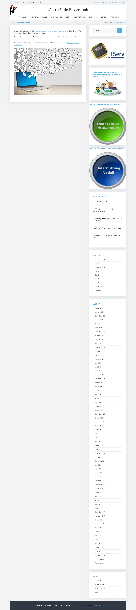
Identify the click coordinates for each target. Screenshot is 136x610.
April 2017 (98, 539)
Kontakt (122, 2)
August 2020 (99, 426)
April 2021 (98, 398)
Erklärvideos (69, 37)
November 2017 (100, 516)
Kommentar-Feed (100, 588)
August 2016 (99, 563)
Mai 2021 (98, 394)
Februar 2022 (99, 375)
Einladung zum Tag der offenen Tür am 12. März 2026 (107, 219)
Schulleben (56, 17)
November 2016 (100, 555)
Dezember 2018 (100, 481)
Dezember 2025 (100, 316)
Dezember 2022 (100, 347)
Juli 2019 (98, 465)
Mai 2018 (98, 496)
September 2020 (100, 422)
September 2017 (100, 524)
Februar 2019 (99, 473)
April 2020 (98, 437)
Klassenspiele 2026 (100, 201)
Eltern (104, 17)
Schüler (93, 17)
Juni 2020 (98, 430)
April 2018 (98, 500)
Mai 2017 (98, 536)
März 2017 (98, 543)
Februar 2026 (99, 308)
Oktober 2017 (99, 520)
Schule (97, 275)
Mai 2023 (98, 343)
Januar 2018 (99, 508)
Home (104, 23)
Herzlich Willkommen (16, 2)
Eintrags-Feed (99, 584)
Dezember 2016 (100, 551)
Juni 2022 (98, 367)
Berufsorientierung (75, 17)
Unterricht (98, 291)
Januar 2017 (99, 547)
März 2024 (98, 328)
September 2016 (100, 559)
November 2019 (100, 457)
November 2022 (100, 351)
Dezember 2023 (100, 331)
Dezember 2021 (100, 379)
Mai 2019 (98, 469)
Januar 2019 (99, 477)
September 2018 (100, 485)
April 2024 (98, 324)
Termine (115, 17)
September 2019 (100, 461)
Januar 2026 (99, 312)
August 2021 (99, 390)
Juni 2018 (98, 492)
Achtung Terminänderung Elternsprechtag (103, 210)
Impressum (114, 2)
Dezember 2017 (100, 512)
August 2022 (99, 359)
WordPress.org (100, 592)
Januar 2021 (99, 410)
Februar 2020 (99, 445)
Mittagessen (99, 2)
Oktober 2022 (99, 355)
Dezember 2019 (100, 453)
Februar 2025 (99, 320)
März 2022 (98, 371)
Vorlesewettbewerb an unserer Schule (107, 228)
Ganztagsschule (39, 17)
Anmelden (98, 580)
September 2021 (100, 386)
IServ (107, 2)
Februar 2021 (99, 406)
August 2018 (99, 488)
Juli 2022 (98, 363)
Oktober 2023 (99, 339)
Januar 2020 (99, 449)
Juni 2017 (98, 532)
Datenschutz (67, 605)
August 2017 (99, 528)
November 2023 (100, 335)
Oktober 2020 (99, 418)
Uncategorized (99, 287)
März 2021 (98, 402)
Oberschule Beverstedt (68, 9)
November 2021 (100, 383)
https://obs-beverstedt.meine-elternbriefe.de (50, 31)
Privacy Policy (97, 605)
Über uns (23, 17)
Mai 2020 (98, 434)
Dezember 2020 (100, 414)
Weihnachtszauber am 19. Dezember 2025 (106, 236)
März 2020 (98, 441)
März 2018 (98, 504)
